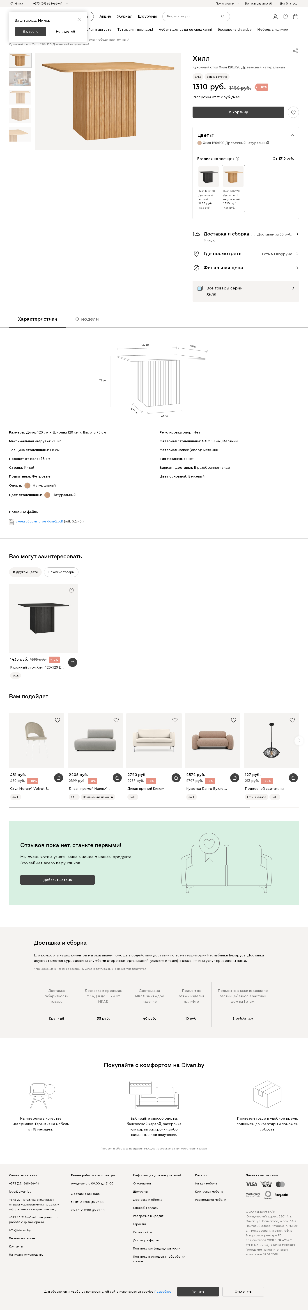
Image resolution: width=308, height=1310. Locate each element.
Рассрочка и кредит (148, 1216)
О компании (142, 1183)
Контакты (16, 1246)
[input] (196, 16)
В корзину (238, 112)
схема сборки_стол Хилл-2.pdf (39, 521)
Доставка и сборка (147, 1199)
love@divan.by (20, 1191)
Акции (105, 16)
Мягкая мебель (206, 1183)
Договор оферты (146, 1240)
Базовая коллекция (215, 159)
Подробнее (163, 1291)
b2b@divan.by (20, 1230)
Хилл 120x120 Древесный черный (206, 195)
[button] (275, 16)
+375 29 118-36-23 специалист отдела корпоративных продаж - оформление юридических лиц (34, 1204)
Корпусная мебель (209, 1191)
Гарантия (140, 1224)
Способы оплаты (146, 1208)
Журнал (124, 16)
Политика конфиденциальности (156, 1248)
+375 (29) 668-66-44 (24, 1183)
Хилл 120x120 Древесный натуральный (231, 195)
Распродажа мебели (210, 1199)
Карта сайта (142, 1232)
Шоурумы (147, 16)
